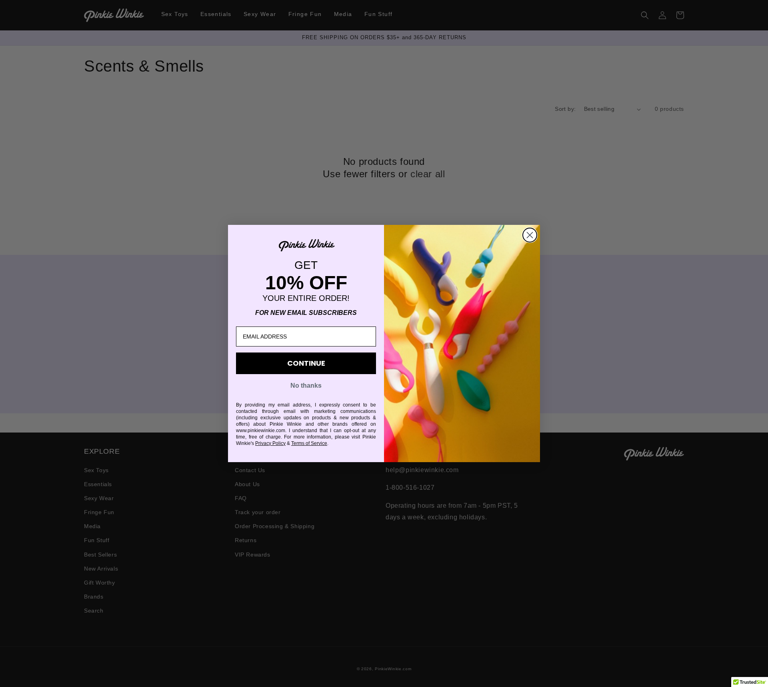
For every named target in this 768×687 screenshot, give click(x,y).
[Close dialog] (530, 235)
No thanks (306, 385)
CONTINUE (306, 363)
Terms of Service (309, 443)
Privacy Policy (270, 443)
